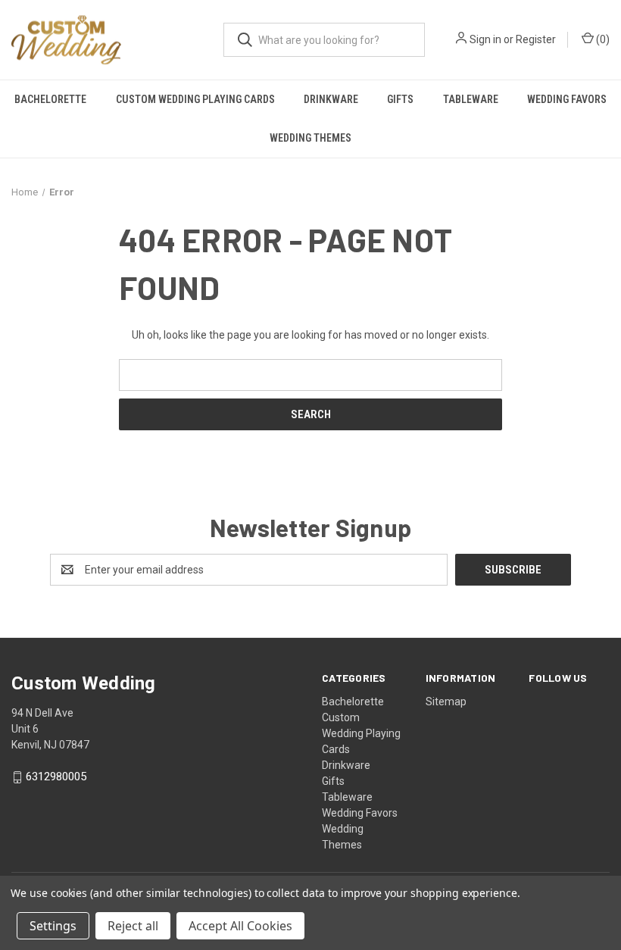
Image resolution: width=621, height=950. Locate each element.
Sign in (485, 39)
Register (536, 39)
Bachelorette (50, 99)
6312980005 (56, 777)
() (602, 39)
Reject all (133, 925)
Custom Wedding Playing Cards (195, 99)
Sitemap (446, 701)
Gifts (400, 99)
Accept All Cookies (240, 925)
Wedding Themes (310, 138)
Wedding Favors (567, 99)
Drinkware (331, 99)
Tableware (470, 99)
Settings (53, 925)
